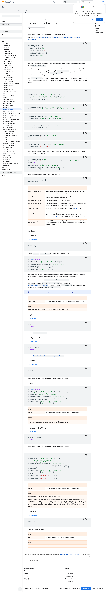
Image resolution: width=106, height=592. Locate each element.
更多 (54, 2)
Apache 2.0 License (38, 556)
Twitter (26, 576)
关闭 (92, 19)
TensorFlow (30, 19)
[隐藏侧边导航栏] (20, 589)
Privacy (31, 588)
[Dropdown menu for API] (38, 2)
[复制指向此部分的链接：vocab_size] (38, 512)
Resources (44, 2)
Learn (27, 2)
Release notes (69, 573)
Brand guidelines (69, 579)
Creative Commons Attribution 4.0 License (69, 554)
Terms (26, 588)
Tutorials (13, 10)
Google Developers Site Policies (60, 556)
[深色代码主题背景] (83, 43)
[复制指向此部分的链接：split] (33, 315)
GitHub (97, 2)
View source (31, 239)
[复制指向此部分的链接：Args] (32, 188)
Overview (5, 10)
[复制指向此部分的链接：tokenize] (36, 361)
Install (21, 2)
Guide (20, 10)
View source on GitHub (37, 29)
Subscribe (86, 588)
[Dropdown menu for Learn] (31, 2)
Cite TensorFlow (69, 581)
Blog (25, 571)
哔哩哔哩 (26, 579)
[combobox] (71, 1)
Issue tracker (68, 571)
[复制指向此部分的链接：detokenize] (38, 236)
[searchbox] (11, 16)
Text (3, 7)
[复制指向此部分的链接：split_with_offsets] (45, 338)
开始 (99, 19)
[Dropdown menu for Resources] (50, 2)
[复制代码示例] (86, 43)
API (35, 2)
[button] (11, 41)
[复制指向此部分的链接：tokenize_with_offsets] (48, 428)
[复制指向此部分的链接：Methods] (37, 231)
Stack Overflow (69, 576)
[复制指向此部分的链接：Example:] (34, 87)
